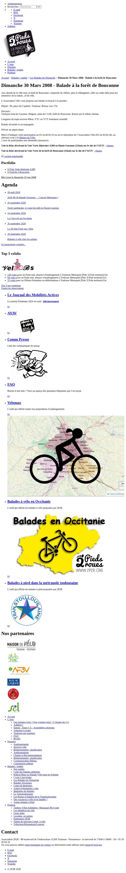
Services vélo (20, 747)
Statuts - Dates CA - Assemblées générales (34, 727)
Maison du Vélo (27, 137)
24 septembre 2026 (16, 213)
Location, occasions (23, 816)
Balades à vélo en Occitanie (29, 501)
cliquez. (110, 145)
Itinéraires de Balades (24, 791)
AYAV (12, 313)
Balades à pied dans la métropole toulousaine (42, 583)
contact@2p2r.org (93, 845)
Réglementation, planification (28, 750)
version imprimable (13, 156)
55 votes (11, 280)
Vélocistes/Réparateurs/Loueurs (29, 824)
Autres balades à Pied (24, 802)
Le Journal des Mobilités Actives (33, 295)
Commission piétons (23, 763)
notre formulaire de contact (38, 845)
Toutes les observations (12, 288)
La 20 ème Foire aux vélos (20, 229)
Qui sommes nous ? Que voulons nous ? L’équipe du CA (41, 722)
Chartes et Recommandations (28, 755)
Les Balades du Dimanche (42, 78)
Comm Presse (18, 339)
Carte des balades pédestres (27, 772)
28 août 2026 (13, 192)
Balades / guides (15, 70)
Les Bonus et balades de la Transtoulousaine (35, 796)
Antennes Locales (22, 730)
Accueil (11, 61)
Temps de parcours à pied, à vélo (29, 821)
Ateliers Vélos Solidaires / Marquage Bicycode (36, 807)
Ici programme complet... (13, 244)
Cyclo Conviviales (23, 777)
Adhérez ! (18, 725)
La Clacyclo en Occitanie (19, 218)
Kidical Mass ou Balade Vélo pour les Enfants (36, 774)
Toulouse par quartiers (24, 733)
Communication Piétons (25, 761)
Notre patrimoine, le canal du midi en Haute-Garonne (33, 208)
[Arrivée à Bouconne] (18, 172)
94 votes (11, 277)
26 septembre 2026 (16, 223)
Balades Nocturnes (23, 783)
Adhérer (11, 26)
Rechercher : (13, 6)
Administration (14, 3)
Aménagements (21, 744)
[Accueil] (19, 57)
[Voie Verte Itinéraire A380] (21, 169)
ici (8, 306)
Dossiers (11, 67)
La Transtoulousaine (23, 794)
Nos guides (19, 769)
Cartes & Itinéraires (23, 785)
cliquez (98, 150)
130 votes (12, 275)
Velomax (14, 403)
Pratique (11, 72)
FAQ (11, 384)
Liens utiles (19, 813)
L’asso (10, 64)
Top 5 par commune (11, 285)
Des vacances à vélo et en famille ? (30, 799)
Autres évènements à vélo (26, 788)
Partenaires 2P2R (22, 818)
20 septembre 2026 (16, 202)
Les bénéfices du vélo (24, 810)
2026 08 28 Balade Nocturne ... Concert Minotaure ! (32, 197)
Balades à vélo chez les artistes (22, 239)
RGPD (17, 738)
